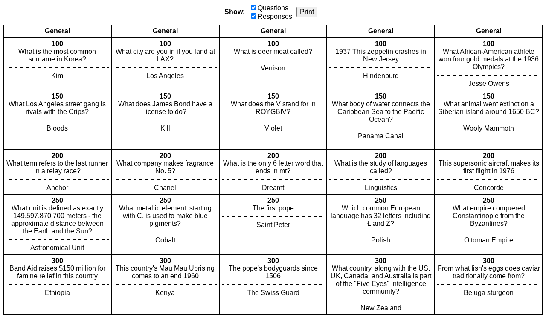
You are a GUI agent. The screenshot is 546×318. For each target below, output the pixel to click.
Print (307, 11)
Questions (273, 8)
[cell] (57, 64)
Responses (275, 16)
